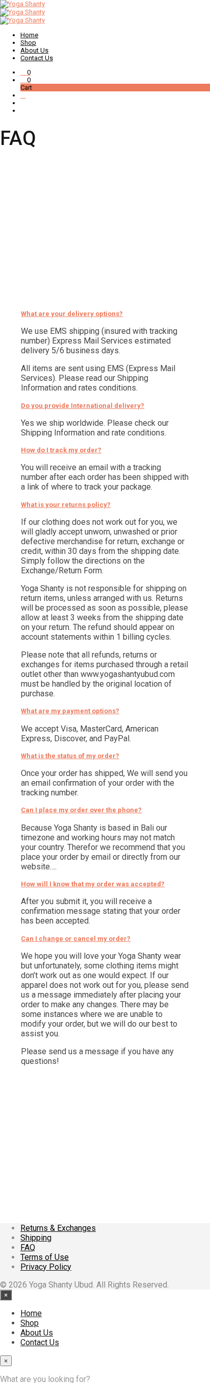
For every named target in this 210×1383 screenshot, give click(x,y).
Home (29, 35)
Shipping (35, 1238)
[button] (25, 72)
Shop (28, 42)
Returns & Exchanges (58, 1228)
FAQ (27, 1247)
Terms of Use (44, 1257)
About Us (34, 50)
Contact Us (36, 58)
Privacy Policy (45, 1267)
